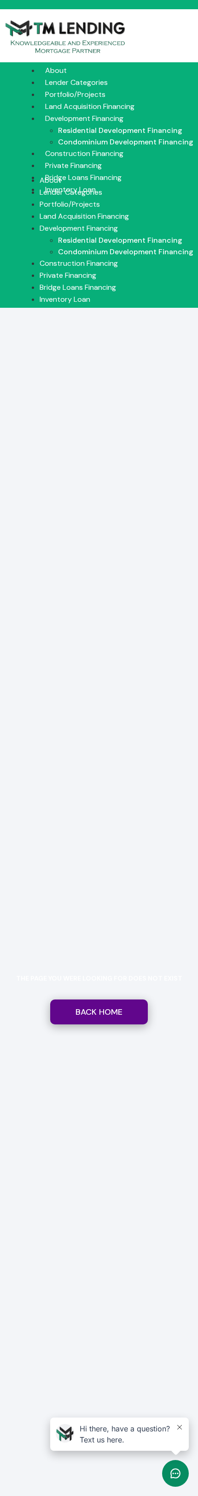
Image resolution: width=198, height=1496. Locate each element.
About (56, 70)
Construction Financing (84, 153)
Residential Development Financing (120, 130)
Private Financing (73, 165)
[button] (107, 168)
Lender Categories (76, 82)
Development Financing (84, 118)
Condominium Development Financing (125, 142)
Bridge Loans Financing (83, 177)
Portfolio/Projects (75, 94)
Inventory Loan (65, 299)
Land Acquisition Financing (89, 106)
